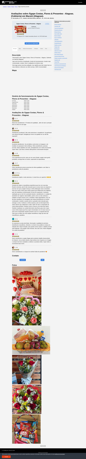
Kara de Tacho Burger (59, 67)
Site (42, 259)
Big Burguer (57, 48)
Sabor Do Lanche (58, 50)
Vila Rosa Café (58, 69)
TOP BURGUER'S (58, 41)
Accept (6, 456)
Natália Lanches (58, 45)
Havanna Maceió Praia (59, 56)
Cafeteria (9, 6)
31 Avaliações (47, 23)
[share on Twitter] (43, 10)
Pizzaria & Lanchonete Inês (60, 63)
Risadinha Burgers (58, 30)
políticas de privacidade (60, 454)
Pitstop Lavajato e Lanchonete (61, 58)
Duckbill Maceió (58, 43)
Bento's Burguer (58, 24)
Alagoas (12, 6)
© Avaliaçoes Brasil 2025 (8, 450)
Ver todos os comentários (32, 43)
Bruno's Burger (58, 35)
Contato (80, 2)
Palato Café (57, 46)
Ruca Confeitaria (58, 37)
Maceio (16, 6)
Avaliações (5, 6)
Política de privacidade (43, 452)
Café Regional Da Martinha (60, 65)
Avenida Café (57, 26)
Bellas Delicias (58, 31)
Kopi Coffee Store (58, 33)
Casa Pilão (57, 61)
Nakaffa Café (57, 60)
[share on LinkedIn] (45, 10)
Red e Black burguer (59, 54)
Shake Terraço (58, 52)
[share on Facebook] (41, 10)
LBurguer (56, 39)
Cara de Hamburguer (59, 28)
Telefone (22, 259)
